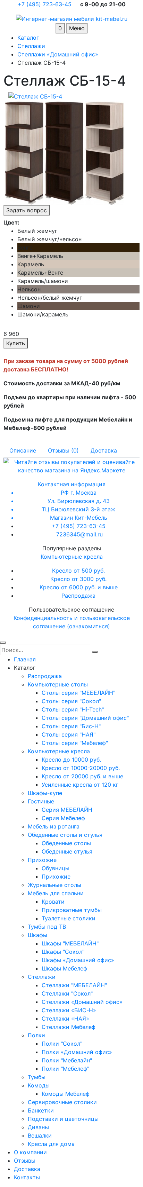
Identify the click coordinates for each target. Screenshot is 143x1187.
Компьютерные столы (58, 684)
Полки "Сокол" (62, 1043)
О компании (30, 1152)
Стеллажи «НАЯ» (65, 1018)
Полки (36, 1035)
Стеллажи (42, 976)
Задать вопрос (26, 210)
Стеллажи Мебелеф (68, 1026)
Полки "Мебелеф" (65, 1068)
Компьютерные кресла (72, 556)
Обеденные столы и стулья (65, 834)
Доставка (27, 1168)
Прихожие (42, 859)
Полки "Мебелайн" (67, 1060)
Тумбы (36, 1077)
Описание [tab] (22, 450)
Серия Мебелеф (63, 818)
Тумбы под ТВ (47, 926)
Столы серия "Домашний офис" (85, 717)
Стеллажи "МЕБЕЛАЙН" (74, 985)
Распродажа (78, 595)
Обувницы (55, 868)
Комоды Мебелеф (66, 1093)
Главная (25, 659)
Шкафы (37, 934)
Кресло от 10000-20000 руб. (81, 767)
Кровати (53, 901)
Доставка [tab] (104, 450)
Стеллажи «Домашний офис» (82, 1001)
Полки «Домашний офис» (77, 1051)
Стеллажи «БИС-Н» (69, 1010)
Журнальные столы (54, 884)
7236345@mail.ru (79, 534)
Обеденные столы (66, 843)
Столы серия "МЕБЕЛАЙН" (78, 692)
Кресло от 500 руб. (78, 570)
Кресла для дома (51, 1143)
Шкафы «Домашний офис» (78, 960)
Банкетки (41, 1110)
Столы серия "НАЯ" (68, 734)
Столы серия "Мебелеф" (75, 742)
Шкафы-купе (45, 792)
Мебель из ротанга (53, 826)
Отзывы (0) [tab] (63, 450)
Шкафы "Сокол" (63, 951)
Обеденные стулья (67, 851)
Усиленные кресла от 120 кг (80, 784)
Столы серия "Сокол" (71, 701)
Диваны (38, 1127)
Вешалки (40, 1135)
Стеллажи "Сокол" (67, 993)
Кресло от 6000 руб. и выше (79, 587)
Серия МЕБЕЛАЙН (67, 809)
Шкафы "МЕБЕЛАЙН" (70, 943)
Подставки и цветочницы (63, 1118)
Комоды (39, 1085)
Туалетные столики (68, 918)
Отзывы (24, 1160)
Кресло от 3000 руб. (78, 578)
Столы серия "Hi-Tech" (73, 709)
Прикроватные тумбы (72, 909)
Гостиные (41, 801)
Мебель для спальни (56, 893)
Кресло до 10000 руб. (71, 759)
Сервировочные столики (62, 1102)
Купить (15, 343)
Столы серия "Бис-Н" (71, 726)
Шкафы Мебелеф (64, 968)
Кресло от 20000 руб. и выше (82, 776)
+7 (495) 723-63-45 (45, 4)
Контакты (27, 1177)
